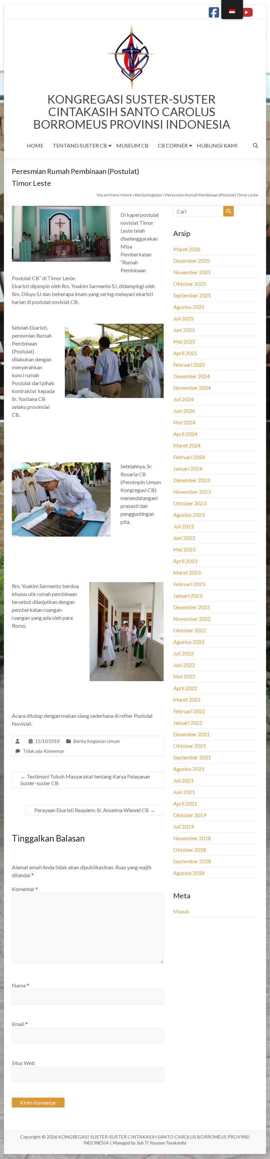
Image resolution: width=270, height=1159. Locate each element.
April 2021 (185, 803)
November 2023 (192, 491)
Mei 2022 (184, 676)
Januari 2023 (187, 595)
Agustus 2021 (188, 769)
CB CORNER (173, 145)
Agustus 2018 (188, 873)
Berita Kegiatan (148, 194)
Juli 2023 (183, 526)
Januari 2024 (187, 468)
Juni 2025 (184, 330)
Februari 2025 (189, 364)
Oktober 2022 (189, 630)
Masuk (181, 911)
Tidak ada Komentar (43, 751)
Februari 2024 (189, 457)
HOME (35, 145)
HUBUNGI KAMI (217, 145)
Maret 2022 (187, 699)
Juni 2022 (184, 665)
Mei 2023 (184, 549)
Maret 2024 (187, 445)
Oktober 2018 (189, 849)
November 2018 (192, 838)
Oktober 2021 (189, 746)
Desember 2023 (191, 480)
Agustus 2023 (188, 515)
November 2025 (192, 272)
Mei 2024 (184, 422)
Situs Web (23, 1063)
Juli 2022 (183, 653)
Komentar (25, 889)
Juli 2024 (183, 399)
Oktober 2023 (189, 503)
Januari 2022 (187, 722)
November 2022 (192, 618)
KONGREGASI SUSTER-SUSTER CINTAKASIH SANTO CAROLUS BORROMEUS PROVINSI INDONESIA (131, 111)
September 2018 (192, 861)
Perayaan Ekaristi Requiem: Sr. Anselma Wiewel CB (94, 810)
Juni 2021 (184, 792)
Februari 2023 (189, 584)
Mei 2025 (184, 341)
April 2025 (185, 353)
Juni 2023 (184, 538)
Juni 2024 (184, 411)
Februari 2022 (189, 711)
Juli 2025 (183, 318)
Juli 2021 (183, 780)
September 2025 (192, 295)
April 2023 (185, 561)
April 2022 (185, 688)
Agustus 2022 (188, 642)
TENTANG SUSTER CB (80, 145)
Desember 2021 (191, 734)
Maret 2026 (187, 249)
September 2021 (192, 757)
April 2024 (185, 434)
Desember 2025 (191, 260)
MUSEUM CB (132, 145)
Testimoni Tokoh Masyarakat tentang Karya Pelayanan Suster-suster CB (85, 779)
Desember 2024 (191, 376)
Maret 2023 (187, 572)
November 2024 (192, 387)
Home (126, 194)
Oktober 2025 (189, 284)
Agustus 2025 (188, 307)
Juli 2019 (183, 826)
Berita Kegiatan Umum (96, 741)
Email (20, 1024)
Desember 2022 (191, 607)
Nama (20, 985)
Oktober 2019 (189, 815)
